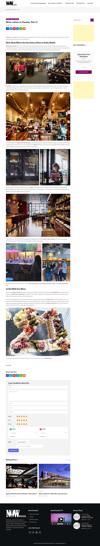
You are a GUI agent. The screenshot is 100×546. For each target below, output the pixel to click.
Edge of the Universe (52, 303)
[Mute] (67, 524)
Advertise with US (34, 519)
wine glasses (55, 292)
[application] (61, 519)
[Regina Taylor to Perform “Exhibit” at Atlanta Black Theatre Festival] (76, 525)
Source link (8, 365)
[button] (66, 460)
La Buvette (8, 86)
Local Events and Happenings (38, 3)
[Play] (52, 524)
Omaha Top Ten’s (69, 3)
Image (9, 441)
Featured (8, 491)
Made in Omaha (16, 292)
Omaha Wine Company (11, 46)
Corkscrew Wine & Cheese (48, 239)
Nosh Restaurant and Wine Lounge (47, 283)
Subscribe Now (83, 72)
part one (9, 37)
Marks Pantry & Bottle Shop (18, 294)
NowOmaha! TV (80, 3)
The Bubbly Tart (49, 299)
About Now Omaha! (34, 514)
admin (8, 25)
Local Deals (90, 3)
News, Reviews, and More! (55, 3)
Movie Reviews (85, 514)
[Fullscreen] (70, 524)
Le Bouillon (35, 144)
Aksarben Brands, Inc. (60, 543)
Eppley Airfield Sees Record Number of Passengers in (21, 493)
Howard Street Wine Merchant (23, 143)
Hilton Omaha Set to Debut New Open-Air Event (53, 493)
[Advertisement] (83, 33)
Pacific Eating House (33, 283)
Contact (31, 516)
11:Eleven (31, 187)
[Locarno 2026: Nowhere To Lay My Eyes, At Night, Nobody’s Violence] (76, 516)
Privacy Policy (33, 522)
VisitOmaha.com (48, 358)
